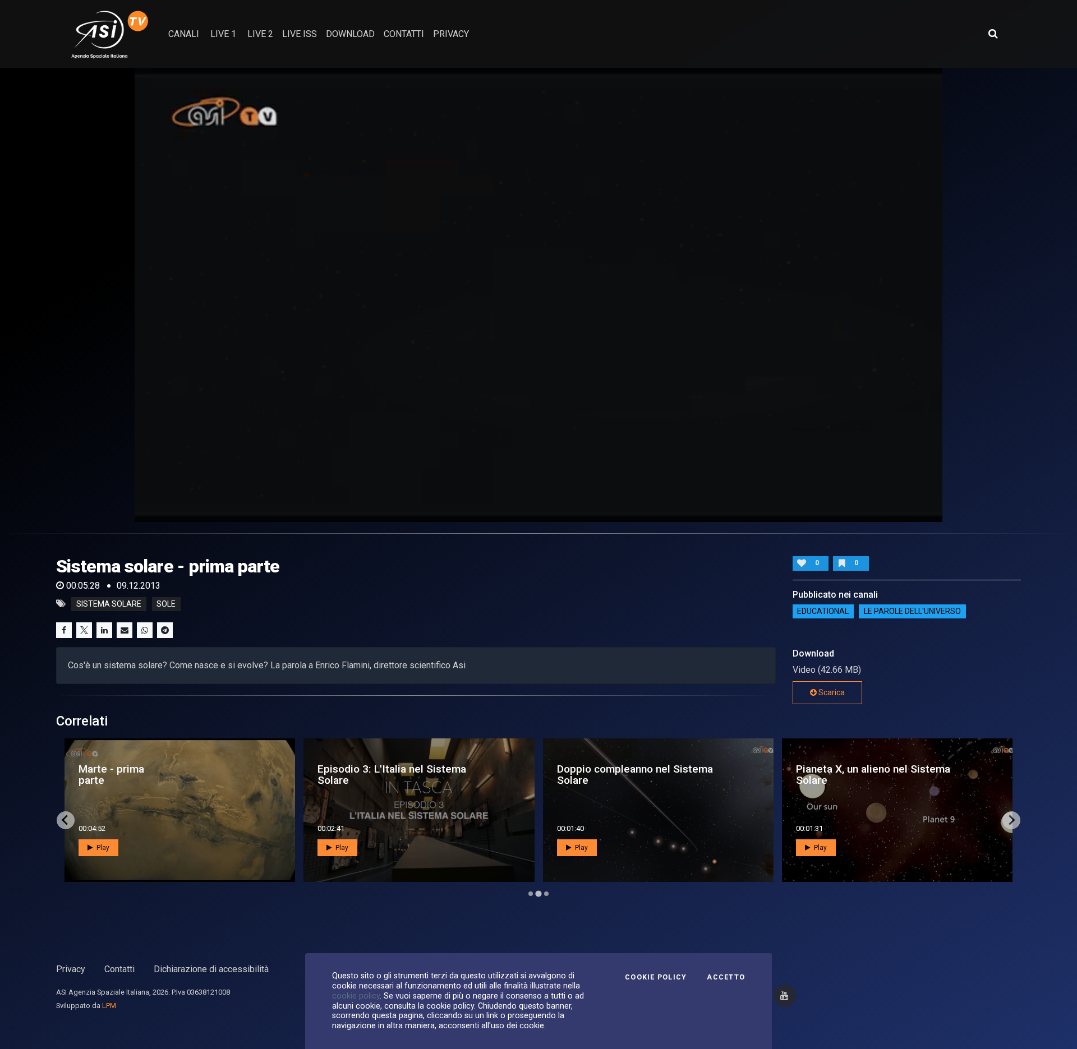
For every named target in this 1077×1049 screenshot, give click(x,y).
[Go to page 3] (546, 893)
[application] (538, 295)
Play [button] (102, 848)
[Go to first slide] (1011, 820)
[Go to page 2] (538, 893)
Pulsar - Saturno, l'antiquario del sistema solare (893, 774)
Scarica (831, 692)
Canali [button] (183, 34)
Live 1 (223, 34)
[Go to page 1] (530, 893)
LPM (109, 1005)
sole (166, 603)
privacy (451, 34)
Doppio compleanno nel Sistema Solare (156, 774)
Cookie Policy (656, 977)
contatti (404, 34)
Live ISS (299, 34)
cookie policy (356, 995)
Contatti (119, 969)
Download (350, 34)
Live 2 (260, 34)
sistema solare (108, 603)
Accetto (726, 977)
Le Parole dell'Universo (912, 611)
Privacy (70, 969)
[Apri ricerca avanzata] (993, 33)
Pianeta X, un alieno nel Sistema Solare (394, 774)
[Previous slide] (66, 820)
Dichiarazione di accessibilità (211, 969)
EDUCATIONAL (823, 611)
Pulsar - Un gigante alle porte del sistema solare (636, 774)
